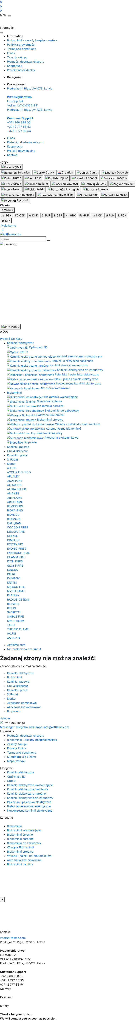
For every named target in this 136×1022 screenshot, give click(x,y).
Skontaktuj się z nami (21, 756)
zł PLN (110, 215)
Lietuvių (100, 183)
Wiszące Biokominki (20, 847)
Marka (11, 463)
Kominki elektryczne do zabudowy (30, 798)
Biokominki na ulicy (20, 864)
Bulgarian (23, 172)
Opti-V (11, 781)
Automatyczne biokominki (24, 860)
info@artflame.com (13, 938)
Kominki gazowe (18, 446)
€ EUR (46, 215)
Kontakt (12, 155)
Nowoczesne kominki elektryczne (29, 810)
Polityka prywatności (21, 44)
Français (121, 178)
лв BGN (6, 215)
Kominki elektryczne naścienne (27, 789)
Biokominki (14, 392)
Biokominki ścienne (20, 834)
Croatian (67, 172)
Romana (103, 189)
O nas (11, 53)
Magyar (128, 183)
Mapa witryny (16, 761)
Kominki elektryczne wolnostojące (30, 785)
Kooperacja (14, 66)
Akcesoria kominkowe (22, 703)
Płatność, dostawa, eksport (25, 61)
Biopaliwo (13, 711)
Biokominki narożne (20, 839)
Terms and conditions (21, 49)
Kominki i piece (17, 455)
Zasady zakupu (17, 57)
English (63, 178)
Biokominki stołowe (20, 851)
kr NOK (97, 215)
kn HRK (71, 215)
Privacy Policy (16, 748)
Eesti (38, 178)
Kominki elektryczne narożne (26, 793)
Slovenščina (65, 194)
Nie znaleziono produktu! (24, 649)
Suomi (93, 194)
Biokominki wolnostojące (24, 830)
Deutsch (122, 172)
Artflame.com (16, 645)
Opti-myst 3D (16, 776)
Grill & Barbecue (18, 451)
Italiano (42, 183)
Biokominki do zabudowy (24, 843)
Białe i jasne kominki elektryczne (29, 806)
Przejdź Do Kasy (11, 338)
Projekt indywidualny (21, 70)
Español (91, 178)
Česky (49, 172)
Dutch (16, 178)
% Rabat (12, 459)
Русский (22, 200)
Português (72, 189)
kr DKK (33, 215)
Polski (40, 189)
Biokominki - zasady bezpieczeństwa (32, 40)
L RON (122, 215)
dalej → (5, 718)
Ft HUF (84, 215)
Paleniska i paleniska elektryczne (29, 802)
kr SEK (5, 220)
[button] (8, 225)
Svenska (121, 194)
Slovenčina (26, 194)
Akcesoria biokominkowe (24, 707)
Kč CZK (20, 215)
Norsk (16, 189)
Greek (16, 183)
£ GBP (58, 215)
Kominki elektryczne (20, 343)
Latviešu (72, 183)
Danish (93, 172)
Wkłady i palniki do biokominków (29, 856)
